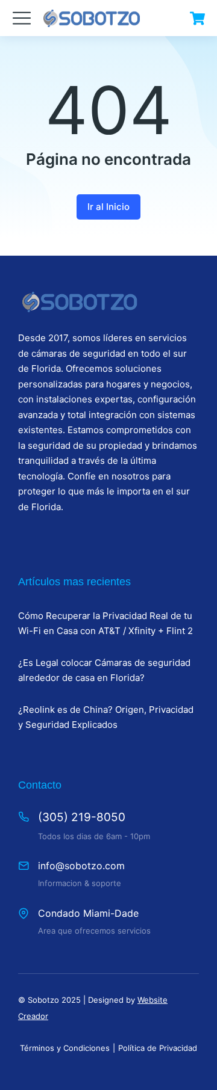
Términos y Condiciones (65, 1048)
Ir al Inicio (108, 206)
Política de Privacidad (157, 1048)
